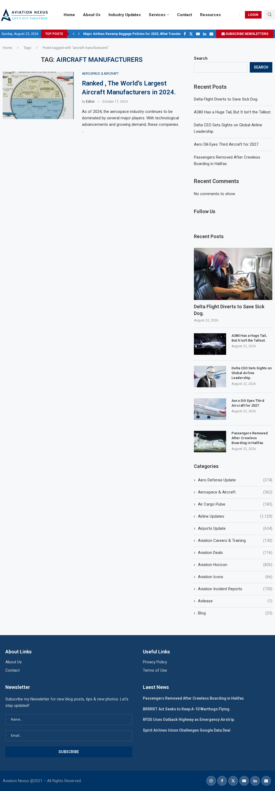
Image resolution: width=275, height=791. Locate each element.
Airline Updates (235, 516)
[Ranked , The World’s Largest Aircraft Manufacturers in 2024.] (38, 95)
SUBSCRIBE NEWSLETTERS (246, 34)
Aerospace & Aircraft (235, 492)
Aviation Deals (235, 552)
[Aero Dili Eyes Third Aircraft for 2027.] (210, 409)
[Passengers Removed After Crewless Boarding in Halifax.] (210, 441)
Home (69, 14)
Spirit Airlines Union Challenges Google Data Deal (186, 730)
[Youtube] (198, 34)
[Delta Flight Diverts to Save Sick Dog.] (233, 274)
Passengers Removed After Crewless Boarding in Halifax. (249, 438)
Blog (235, 613)
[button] (73, 34)
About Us (91, 14)
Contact (184, 14)
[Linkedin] (205, 34)
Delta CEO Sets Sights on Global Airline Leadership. (251, 373)
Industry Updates (124, 14)
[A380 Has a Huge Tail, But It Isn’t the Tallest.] (210, 344)
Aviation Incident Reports (235, 588)
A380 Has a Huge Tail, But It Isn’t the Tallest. (232, 112)
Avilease (235, 601)
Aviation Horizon (235, 564)
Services (157, 14)
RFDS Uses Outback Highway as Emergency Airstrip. (189, 719)
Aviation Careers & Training (235, 540)
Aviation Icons (235, 576)
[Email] (211, 34)
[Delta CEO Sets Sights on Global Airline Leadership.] (210, 376)
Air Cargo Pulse (235, 504)
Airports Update (235, 528)
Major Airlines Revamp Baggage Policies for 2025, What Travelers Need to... (140, 34)
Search (201, 58)
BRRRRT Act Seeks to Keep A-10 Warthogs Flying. (186, 709)
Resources (210, 14)
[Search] (269, 15)
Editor (90, 101)
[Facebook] (184, 34)
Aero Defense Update (235, 480)
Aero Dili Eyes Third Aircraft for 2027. (226, 144)
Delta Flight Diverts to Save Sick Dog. (226, 99)
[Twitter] (191, 34)
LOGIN (253, 15)
